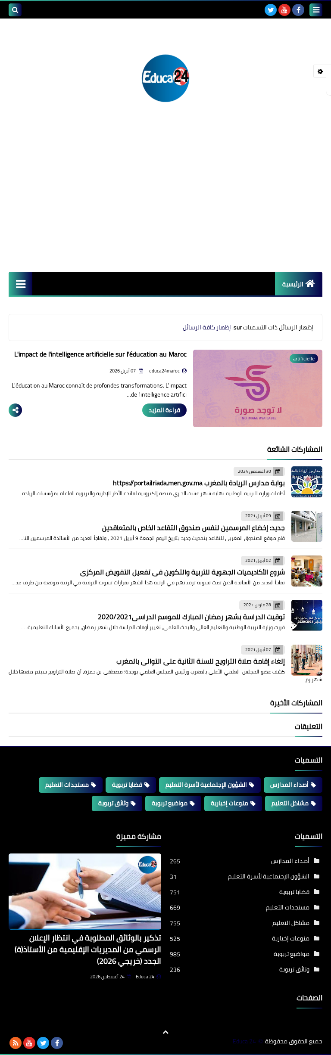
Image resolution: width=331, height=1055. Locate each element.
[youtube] (284, 10)
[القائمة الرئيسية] (20, 283)
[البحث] (15, 9)
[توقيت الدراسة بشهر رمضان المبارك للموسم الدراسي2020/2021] (306, 615)
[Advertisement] (165, 207)
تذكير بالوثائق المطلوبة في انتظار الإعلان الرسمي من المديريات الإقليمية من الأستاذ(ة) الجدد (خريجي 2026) (88, 949)
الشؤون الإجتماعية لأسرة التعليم (206, 784)
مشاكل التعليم (290, 803)
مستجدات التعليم (67, 784)
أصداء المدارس (289, 784)
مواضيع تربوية (169, 803)
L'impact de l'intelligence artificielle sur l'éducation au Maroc (100, 354)
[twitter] (271, 10)
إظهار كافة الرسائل (207, 327)
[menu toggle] (315, 9)
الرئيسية (292, 284)
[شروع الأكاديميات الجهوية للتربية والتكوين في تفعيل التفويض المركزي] (306, 570)
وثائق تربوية (113, 803)
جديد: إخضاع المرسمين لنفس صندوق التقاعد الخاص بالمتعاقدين (193, 527)
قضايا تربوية (127, 784)
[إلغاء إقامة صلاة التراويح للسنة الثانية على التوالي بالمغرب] (306, 660)
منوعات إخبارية (229, 803)
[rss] (15, 1043)
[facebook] (298, 10)
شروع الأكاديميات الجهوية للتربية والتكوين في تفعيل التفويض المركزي (182, 571)
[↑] (165, 1032)
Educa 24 (145, 976)
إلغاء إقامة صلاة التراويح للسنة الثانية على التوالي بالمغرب (200, 661)
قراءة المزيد (164, 410)
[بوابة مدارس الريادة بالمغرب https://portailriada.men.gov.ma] (306, 481)
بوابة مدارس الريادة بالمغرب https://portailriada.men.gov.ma (199, 482)
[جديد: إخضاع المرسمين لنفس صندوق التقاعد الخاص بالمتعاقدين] (306, 526)
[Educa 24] (165, 76)
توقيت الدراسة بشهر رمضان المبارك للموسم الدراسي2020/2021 (191, 616)
